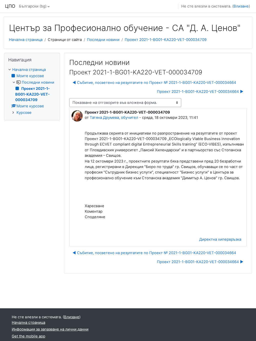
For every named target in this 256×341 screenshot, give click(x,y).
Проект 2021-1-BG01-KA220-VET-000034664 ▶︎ (200, 91)
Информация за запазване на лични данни (50, 329)
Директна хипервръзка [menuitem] (220, 239)
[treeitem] (32, 91)
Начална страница (25, 39)
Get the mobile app (28, 336)
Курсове (24, 112)
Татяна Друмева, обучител (114, 117)
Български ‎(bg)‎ (32, 6)
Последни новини (103, 39)
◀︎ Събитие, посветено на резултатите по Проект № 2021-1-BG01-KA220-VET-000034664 (154, 82)
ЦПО (10, 6)
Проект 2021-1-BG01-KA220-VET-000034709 (165, 39)
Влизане (241, 6)
